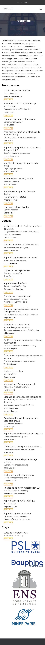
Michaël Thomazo (11, 411)
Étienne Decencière (11, 156)
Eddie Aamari (9, 333)
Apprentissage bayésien (15, 283)
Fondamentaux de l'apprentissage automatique (20, 105)
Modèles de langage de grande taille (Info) (21, 164)
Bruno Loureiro (9, 468)
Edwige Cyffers (10, 519)
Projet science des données (17, 90)
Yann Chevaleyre (10, 263)
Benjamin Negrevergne (13, 96)
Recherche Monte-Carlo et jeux (19, 475)
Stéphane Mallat (10, 317)
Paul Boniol (8, 140)
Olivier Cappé (9, 125)
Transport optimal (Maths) (16, 207)
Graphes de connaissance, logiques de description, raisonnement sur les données (22, 400)
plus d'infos (8, 99)
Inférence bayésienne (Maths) (18, 178)
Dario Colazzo (9, 439)
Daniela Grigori (9, 377)
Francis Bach (9, 112)
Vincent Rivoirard (10, 200)
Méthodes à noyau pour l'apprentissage (23, 446)
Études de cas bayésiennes (17, 270)
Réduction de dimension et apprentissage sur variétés (16, 326)
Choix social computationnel (17, 296)
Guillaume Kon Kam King (13, 289)
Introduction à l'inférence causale (20, 384)
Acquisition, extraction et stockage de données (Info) (22, 133)
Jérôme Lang (9, 302)
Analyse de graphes (13, 371)
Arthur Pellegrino (10, 348)
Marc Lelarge (9, 427)
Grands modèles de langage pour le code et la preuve (21, 419)
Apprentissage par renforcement (19, 119)
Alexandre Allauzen (11, 171)
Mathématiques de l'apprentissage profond (20, 460)
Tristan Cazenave (10, 481)
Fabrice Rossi (9, 390)
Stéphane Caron (10, 506)
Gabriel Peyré (9, 213)
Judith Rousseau (10, 184)
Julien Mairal (9, 452)
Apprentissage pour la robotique (19, 500)
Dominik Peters (21, 302)
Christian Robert (10, 238)
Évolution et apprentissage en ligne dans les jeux (23, 357)
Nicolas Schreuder (23, 519)
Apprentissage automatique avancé (21, 257)
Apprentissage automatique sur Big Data (23, 433)
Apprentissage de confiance (17, 513)
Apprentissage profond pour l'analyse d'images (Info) (22, 149)
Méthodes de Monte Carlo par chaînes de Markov (22, 227)
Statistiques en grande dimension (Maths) (20, 192)
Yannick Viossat (10, 364)
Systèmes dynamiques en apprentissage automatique (23, 341)
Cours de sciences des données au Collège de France (21, 310)
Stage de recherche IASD (16, 532)
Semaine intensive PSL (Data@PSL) (21, 244)
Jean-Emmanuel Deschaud (14, 494)
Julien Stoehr (9, 276)
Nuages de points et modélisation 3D (22, 487)
